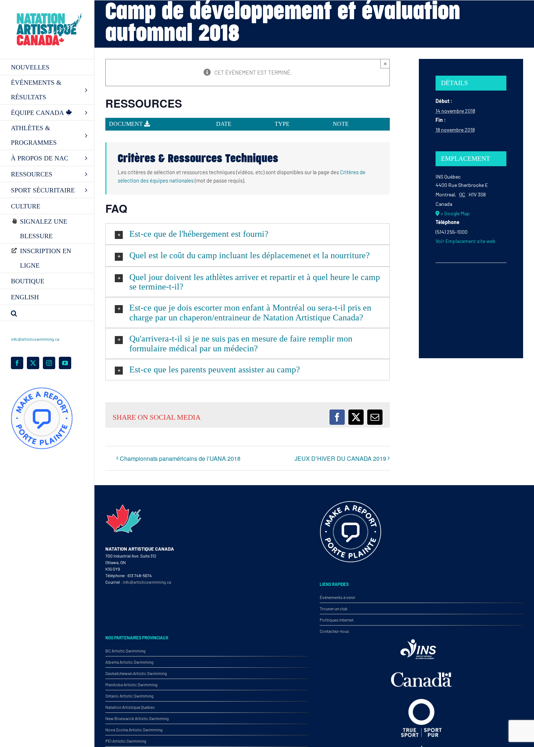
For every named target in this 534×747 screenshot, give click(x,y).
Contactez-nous (334, 631)
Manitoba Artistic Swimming (131, 684)
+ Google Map (455, 213)
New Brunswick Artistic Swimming (137, 718)
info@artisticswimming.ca (35, 338)
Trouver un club (334, 608)
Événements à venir (337, 597)
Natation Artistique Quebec (130, 707)
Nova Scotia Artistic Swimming (133, 729)
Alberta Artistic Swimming (129, 661)
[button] (47, 313)
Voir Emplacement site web (465, 241)
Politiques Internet (336, 619)
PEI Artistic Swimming (125, 740)
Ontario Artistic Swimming (129, 695)
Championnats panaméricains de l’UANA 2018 (180, 458)
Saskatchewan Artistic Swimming (136, 673)
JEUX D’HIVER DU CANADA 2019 (340, 458)
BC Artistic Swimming (125, 650)
